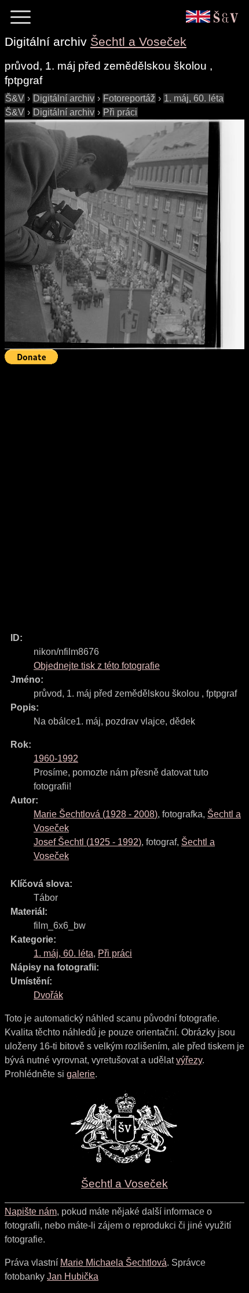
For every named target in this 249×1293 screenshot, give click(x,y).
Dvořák (48, 995)
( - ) (96, 814)
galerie (81, 1074)
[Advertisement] (124, 493)
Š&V (14, 98)
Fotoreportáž (129, 98)
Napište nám (31, 1211)
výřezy (189, 1060)
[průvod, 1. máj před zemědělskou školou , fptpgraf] (124, 234)
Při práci (120, 112)
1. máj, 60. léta (194, 98)
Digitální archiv (63, 98)
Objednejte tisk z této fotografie (97, 666)
